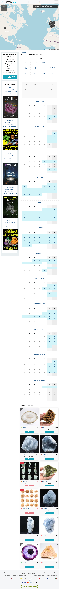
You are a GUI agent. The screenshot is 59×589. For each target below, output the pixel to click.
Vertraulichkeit (23, 572)
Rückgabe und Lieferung (39, 572)
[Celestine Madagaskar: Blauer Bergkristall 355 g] (49, 525)
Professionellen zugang (51, 572)
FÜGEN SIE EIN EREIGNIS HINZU (9, 77)
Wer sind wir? (30, 572)
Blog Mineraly (6, 575)
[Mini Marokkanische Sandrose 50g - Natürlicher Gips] (29, 498)
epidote (44, 481)
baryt (43, 427)
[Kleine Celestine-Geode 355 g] (49, 498)
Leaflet (45, 49)
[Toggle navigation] (56, 2)
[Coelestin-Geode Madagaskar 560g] (29, 525)
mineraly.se (33, 579)
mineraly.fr (6, 578)
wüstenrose (25, 508)
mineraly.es (43, 578)
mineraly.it (34, 578)
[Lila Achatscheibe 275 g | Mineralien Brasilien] (29, 552)
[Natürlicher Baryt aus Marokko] (49, 417)
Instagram (20, 575)
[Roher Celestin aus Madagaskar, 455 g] (49, 444)
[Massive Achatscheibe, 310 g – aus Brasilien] (29, 417)
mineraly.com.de (26, 578)
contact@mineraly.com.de (40, 575)
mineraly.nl (51, 578)
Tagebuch (24, 52)
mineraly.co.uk (15, 578)
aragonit (25, 481)
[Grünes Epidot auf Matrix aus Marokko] (49, 471)
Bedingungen (4, 572)
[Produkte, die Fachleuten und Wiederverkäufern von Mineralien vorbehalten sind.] (37, 481)
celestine (25, 454)
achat (24, 427)
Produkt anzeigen (29, 431)
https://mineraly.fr (52, 575)
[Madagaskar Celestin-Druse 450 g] (29, 444)
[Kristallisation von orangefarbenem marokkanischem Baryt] (49, 552)
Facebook (14, 575)
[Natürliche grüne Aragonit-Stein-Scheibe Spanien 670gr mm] (29, 471)
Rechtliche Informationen (13, 572)
